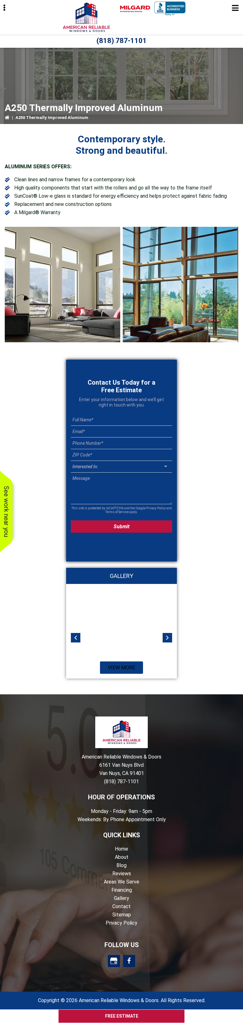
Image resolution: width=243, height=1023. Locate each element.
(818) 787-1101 (122, 41)
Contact (121, 906)
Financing (121, 890)
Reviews (121, 874)
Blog (121, 865)
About (121, 857)
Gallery (121, 898)
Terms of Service (116, 512)
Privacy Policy (156, 508)
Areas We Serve (121, 882)
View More (121, 668)
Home (121, 849)
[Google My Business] (114, 961)
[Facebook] (129, 961)
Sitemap (121, 915)
